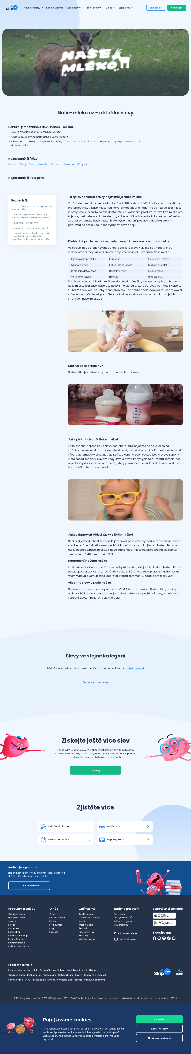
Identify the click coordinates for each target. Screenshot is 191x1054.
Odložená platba (17, 914)
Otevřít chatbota (29, 885)
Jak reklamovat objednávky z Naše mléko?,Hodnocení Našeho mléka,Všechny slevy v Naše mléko (32, 236)
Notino (12, 164)
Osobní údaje (86, 924)
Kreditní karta (89, 970)
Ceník (82, 921)
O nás (52, 914)
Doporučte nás (48, 970)
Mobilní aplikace (16, 942)
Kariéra (53, 921)
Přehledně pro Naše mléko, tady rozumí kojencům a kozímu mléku (32, 216)
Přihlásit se (156, 7)
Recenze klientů (16, 970)
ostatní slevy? (135, 668)
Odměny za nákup (18, 935)
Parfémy (56, 164)
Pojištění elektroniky (18, 946)
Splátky (12, 921)
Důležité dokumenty (89, 917)
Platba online (49, 974)
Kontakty (83, 935)
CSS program (121, 924)
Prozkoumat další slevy (95, 682)
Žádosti (83, 928)
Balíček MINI (14, 931)
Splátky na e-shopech (95, 974)
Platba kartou (34, 974)
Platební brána (65, 974)
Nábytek (82, 164)
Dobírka (61, 970)
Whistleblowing (87, 939)
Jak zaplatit (32, 970)
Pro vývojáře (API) (123, 917)
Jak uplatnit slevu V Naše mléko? (31, 228)
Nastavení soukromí (94, 979)
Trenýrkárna (27, 164)
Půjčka (11, 924)
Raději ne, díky (159, 1028)
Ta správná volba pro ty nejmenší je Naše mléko (33, 208)
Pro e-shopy (120, 914)
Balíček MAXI (14, 928)
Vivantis (42, 164)
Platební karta (15, 939)
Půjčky (78, 974)
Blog (51, 928)
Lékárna (69, 164)
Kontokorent (73, 970)
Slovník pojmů (15, 979)
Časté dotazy (86, 914)
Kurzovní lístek (86, 931)
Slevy (27, 979)
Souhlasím (159, 1019)
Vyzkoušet (176, 7)
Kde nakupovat (57, 917)
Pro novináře (55, 924)
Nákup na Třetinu (17, 917)
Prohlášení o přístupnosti (69, 979)
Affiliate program (123, 921)
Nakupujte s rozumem (43, 979)
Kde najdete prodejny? (26, 222)
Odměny (95, 770)
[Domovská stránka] (11, 7)
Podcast (53, 931)
